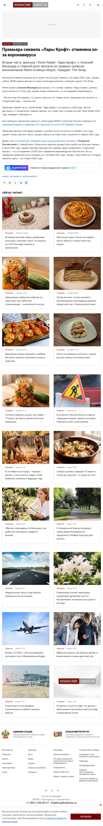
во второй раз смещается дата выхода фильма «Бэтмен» (45, 141)
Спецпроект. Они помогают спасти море (89, 755)
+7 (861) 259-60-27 (37, 802)
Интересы (32, 772)
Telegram (90, 5)
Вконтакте (78, 5)
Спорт (4, 772)
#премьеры (15, 176)
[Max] (26, 183)
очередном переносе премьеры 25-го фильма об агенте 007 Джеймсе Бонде (42, 124)
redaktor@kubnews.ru (64, 802)
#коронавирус (30, 176)
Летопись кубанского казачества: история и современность (63, 761)
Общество (6, 754)
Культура (7, 44)
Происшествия (8, 768)
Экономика (7, 763)
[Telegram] (21, 183)
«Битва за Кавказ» (61, 754)
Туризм (31, 763)
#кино (5, 176)
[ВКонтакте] (10, 183)
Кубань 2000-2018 (61, 772)
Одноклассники (84, 5)
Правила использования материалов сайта (87, 772)
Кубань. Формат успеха (63, 776)
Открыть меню (5, 5)
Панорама (57, 750)
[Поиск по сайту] (98, 5)
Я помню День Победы (89, 750)
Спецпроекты (59, 767)
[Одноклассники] (15, 183)
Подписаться (19, 168)
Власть (5, 759)
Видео (30, 759)
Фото (30, 754)
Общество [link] (60, 411)
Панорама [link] (9, 233)
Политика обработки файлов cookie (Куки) (88, 780)
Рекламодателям (86, 765)
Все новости (7, 750)
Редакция (83, 761)
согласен (85, 816)
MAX (74, 167)
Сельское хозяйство (37, 768)
